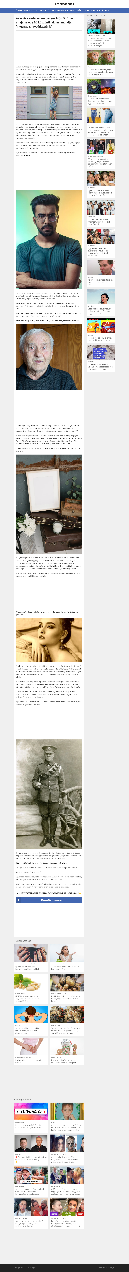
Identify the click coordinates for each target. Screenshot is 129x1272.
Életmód (52, 10)
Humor (104, 35)
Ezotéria (91, 306)
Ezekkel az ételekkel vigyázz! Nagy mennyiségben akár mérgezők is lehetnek (65, 998)
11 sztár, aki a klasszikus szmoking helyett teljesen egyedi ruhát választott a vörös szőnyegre (101, 162)
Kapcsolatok (55, 1025)
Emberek (28, 10)
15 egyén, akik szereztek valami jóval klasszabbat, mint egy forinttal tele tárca (100, 366)
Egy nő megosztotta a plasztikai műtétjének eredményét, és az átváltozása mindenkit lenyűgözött (65, 1223)
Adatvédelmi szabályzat (107, 1268)
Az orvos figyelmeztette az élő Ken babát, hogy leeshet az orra (100, 282)
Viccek (73, 10)
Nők (79, 10)
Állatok (105, 10)
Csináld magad (20, 964)
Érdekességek (40, 10)
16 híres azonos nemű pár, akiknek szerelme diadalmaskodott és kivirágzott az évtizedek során (29, 1191)
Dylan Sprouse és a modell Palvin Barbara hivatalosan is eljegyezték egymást (100, 192)
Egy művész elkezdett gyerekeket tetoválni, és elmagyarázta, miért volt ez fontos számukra (99, 252)
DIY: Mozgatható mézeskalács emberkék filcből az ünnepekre (64, 1061)
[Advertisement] (49, 47)
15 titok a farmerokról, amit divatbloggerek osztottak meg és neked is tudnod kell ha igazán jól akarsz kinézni (100, 131)
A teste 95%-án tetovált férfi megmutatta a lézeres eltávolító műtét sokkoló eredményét (64, 1159)
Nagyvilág (91, 217)
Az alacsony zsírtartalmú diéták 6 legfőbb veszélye (65, 968)
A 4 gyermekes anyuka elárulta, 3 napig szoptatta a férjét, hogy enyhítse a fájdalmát (29, 1223)
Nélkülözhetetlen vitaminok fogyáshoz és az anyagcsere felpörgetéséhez (27, 998)
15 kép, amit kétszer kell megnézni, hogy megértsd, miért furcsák (99, 221)
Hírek (53, 1122)
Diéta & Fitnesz (56, 964)
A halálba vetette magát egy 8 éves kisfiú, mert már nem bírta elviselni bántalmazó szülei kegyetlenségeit (66, 1127)
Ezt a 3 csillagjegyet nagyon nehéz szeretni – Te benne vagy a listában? (99, 311)
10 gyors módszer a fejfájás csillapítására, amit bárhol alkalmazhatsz (27, 1030)
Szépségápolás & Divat (33, 964)
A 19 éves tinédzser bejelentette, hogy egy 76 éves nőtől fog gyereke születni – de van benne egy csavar (66, 1191)
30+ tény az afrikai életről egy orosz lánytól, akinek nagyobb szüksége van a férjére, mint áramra (66, 1030)
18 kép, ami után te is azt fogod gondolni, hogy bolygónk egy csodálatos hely (100, 101)
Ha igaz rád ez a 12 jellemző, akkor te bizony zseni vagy (100, 339)
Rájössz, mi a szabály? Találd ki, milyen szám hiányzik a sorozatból (29, 1126)
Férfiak (86, 10)
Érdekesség (62, 10)
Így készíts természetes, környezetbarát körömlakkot (27, 968)
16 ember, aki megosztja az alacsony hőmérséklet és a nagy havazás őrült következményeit (99, 42)
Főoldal (18, 10)
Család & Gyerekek (21, 1218)
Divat (90, 125)
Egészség (95, 10)
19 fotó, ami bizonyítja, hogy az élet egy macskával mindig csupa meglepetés (100, 72)
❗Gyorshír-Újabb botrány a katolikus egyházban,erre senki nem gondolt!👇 (31, 1159)
